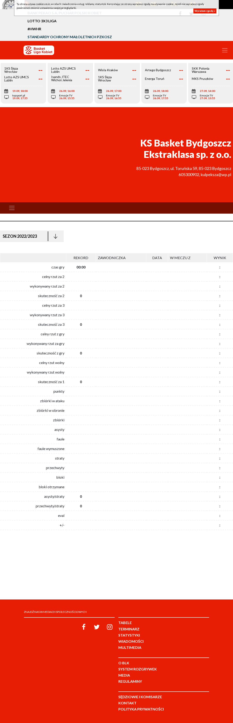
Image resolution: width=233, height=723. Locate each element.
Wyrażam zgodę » (205, 10)
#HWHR (34, 29)
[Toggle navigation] (224, 50)
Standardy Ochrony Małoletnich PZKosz (70, 37)
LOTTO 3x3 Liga (42, 21)
